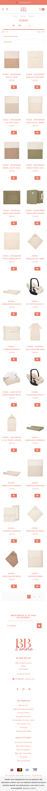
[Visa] (35, 770)
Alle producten (23, 761)
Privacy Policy (23, 713)
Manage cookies (29, 788)
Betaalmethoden (23, 716)
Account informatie (23, 742)
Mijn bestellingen (23, 746)
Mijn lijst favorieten (23, 753)
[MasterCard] (20, 770)
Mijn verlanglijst (23, 750)
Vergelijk (23, 757)
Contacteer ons (23, 724)
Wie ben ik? (23, 705)
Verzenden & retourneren (23, 720)
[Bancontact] (27, 770)
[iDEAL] (12, 770)
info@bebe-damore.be (24, 679)
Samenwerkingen (23, 731)
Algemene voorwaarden (23, 709)
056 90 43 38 (24, 674)
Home (15, 16)
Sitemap (23, 727)
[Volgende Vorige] (40, 597)
